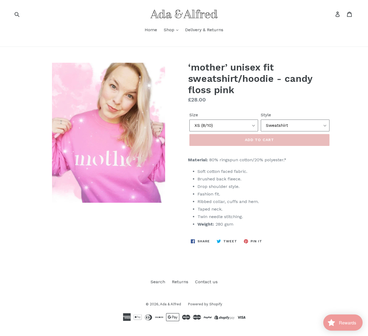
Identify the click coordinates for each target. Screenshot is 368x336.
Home (151, 29)
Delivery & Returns (204, 29)
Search (158, 281)
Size (193, 114)
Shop (170, 29)
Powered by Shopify (205, 304)
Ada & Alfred (170, 304)
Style (266, 114)
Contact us (206, 281)
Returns (180, 281)
